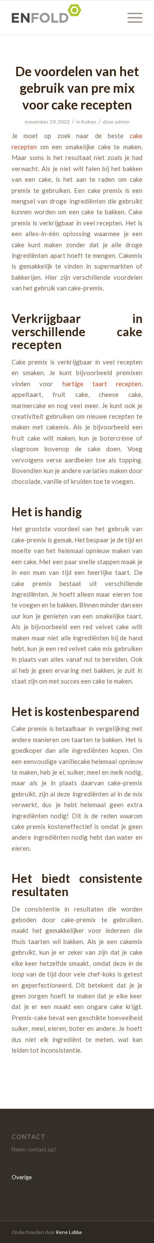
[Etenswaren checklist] (64, 17)
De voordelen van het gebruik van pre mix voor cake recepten (77, 87)
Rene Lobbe (69, 1232)
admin (122, 121)
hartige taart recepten (102, 384)
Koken (88, 121)
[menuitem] (130, 17)
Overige (22, 1177)
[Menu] (130, 17)
